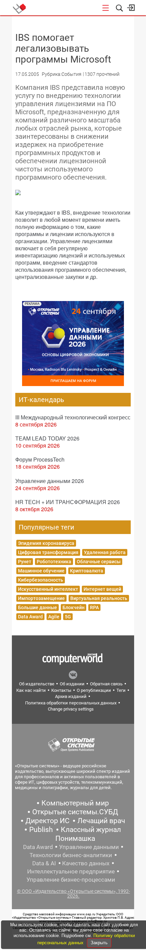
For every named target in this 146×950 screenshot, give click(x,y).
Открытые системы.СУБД (75, 812)
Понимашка (75, 838)
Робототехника (54, 561)
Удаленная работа (105, 552)
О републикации (94, 690)
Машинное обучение (41, 570)
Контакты (61, 690)
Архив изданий (71, 696)
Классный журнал (91, 830)
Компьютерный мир (75, 803)
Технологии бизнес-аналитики (71, 855)
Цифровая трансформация (48, 552)
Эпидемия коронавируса (46, 543)
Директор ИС (47, 821)
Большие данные (37, 607)
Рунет (24, 561)
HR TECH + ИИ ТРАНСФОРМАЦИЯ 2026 (67, 502)
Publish (41, 830)
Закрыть (99, 942)
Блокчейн (73, 607)
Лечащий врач (101, 821)
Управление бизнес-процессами (70, 879)
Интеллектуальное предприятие (71, 871)
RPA (94, 607)
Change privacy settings (71, 709)
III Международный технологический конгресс (72, 417)
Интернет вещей (102, 589)
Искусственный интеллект (48, 589)
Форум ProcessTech (40, 459)
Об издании (72, 683)
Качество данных (85, 863)
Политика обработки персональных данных (70, 702)
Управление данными (89, 847)
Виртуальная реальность (98, 598)
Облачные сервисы (99, 561)
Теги (121, 690)
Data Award (30, 616)
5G (68, 616)
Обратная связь (106, 683)
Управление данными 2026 (49, 481)
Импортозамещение (41, 598)
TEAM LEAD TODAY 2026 (47, 438)
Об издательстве (36, 683)
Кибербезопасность (40, 580)
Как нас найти (31, 690)
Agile (53, 616)
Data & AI (44, 863)
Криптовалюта (86, 570)
